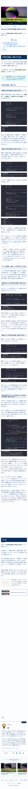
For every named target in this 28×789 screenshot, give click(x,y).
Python (6, 780)
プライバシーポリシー (11, 783)
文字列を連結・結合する (10, 44)
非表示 (15, 40)
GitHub (20, 581)
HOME (2, 780)
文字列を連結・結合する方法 (9, 42)
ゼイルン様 (15, 748)
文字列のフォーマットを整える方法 (11, 241)
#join (3, 717)
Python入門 (11, 780)
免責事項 (19, 783)
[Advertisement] (14, 519)
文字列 (15, 26)
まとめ (4, 49)
